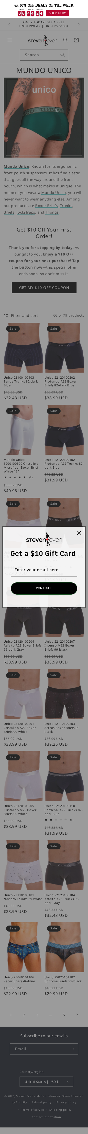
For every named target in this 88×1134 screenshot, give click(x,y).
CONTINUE (44, 588)
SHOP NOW (57, 13)
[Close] (79, 533)
